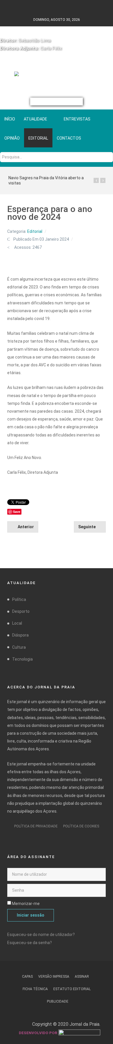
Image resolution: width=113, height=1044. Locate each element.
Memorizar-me (26, 903)
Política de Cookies (81, 826)
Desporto (21, 611)
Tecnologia (22, 659)
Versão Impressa (53, 976)
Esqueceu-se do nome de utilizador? (41, 934)
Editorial (34, 231)
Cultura (19, 647)
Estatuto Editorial (72, 989)
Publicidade (57, 1001)
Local (17, 623)
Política (19, 599)
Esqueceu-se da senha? (29, 942)
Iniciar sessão (30, 915)
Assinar (82, 976)
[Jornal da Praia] (56, 76)
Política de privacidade (36, 826)
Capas (27, 976)
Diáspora (20, 635)
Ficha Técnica (35, 989)
